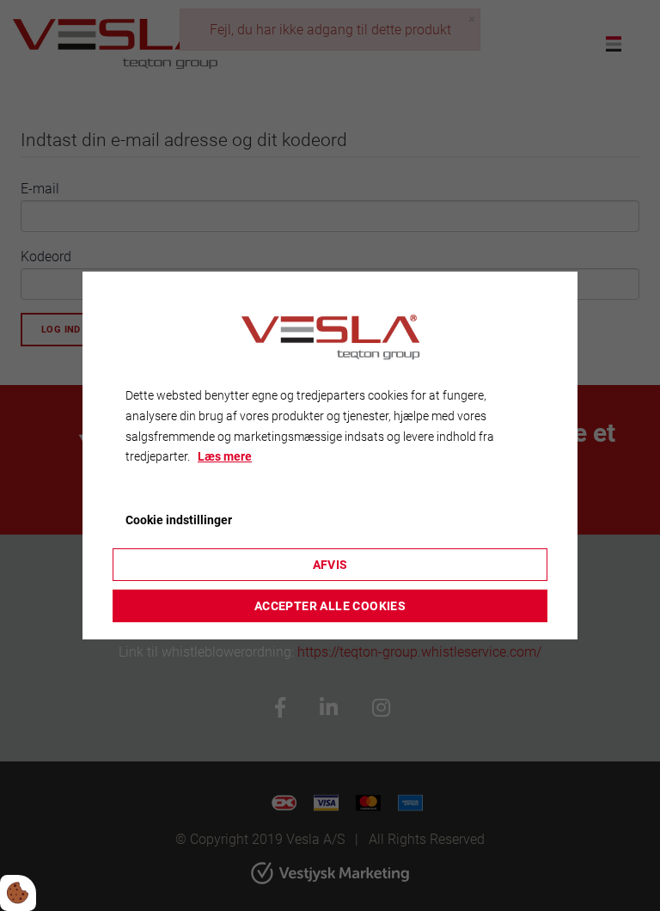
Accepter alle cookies (330, 606)
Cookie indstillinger (178, 520)
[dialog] (330, 455)
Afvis (330, 565)
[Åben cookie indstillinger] (18, 893)
